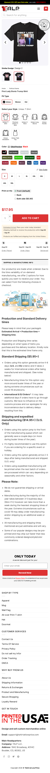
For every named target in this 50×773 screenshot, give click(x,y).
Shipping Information (12, 682)
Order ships (25, 250)
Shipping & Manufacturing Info (18, 263)
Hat (3, 619)
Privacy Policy (20, 578)
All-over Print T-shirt (12, 615)
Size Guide (43, 170)
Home (4, 88)
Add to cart (30, 218)
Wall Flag (6, 610)
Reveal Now (25, 572)
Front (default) (23, 191)
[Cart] (46, 9)
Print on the (7, 191)
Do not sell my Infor (11, 653)
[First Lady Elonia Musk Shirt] (7, 76)
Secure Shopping (10, 697)
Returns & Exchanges (12, 687)
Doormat (6, 624)
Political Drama (14, 88)
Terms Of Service (10, 644)
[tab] (25, 262)
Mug (4, 605)
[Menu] (38, 9)
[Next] (44, 42)
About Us (6, 678)
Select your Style (9, 109)
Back (19, 195)
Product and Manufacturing (15, 692)
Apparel (5, 600)
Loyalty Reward (9, 701)
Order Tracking (9, 658)
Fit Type (5, 96)
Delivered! (44, 250)
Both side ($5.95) (25, 199)
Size (24, 169)
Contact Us (7, 639)
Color (12, 146)
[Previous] (5, 42)
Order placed (7, 250)
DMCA (5, 663)
